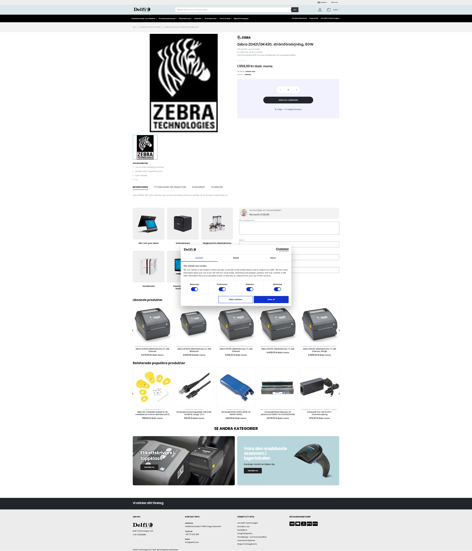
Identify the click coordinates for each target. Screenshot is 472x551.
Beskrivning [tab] (140, 187)
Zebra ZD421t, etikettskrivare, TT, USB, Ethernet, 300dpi (277, 350)
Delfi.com (334, 2)
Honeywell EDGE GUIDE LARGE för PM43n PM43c (194, 413)
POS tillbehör (283, 410)
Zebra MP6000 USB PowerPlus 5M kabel (319, 412)
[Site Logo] (142, 9)
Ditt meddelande (246, 220)
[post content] (152, 324)
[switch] (222, 289)
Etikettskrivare (185, 18)
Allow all (271, 299)
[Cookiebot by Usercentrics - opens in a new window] (278, 250)
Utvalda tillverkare (299, 18)
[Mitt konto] (320, 9)
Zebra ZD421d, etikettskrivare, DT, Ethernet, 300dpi (319, 350)
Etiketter (197, 18)
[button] (133, 330)
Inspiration (313, 18)
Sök (295, 9)
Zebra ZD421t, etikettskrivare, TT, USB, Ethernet (194, 350)
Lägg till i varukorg (288, 100)
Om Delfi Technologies (330, 18)
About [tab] (273, 258)
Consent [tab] (199, 258)
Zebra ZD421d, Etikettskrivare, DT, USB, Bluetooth (152, 350)
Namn (241, 240)
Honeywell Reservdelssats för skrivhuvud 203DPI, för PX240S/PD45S (236, 413)
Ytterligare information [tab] (170, 187)
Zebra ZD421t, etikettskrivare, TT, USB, (235, 349)
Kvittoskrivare (210, 18)
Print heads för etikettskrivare (229, 410)
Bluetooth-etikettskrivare (154, 346)
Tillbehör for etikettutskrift (152, 410)
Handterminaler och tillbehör (143, 18)
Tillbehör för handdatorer (269, 410)
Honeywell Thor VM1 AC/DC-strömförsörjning (277, 413)
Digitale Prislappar (241, 18)
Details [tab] (236, 258)
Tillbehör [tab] (217, 187)
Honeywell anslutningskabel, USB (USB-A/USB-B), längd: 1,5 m (152, 413)
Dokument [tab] (198, 187)
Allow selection (235, 299)
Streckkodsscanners (167, 18)
